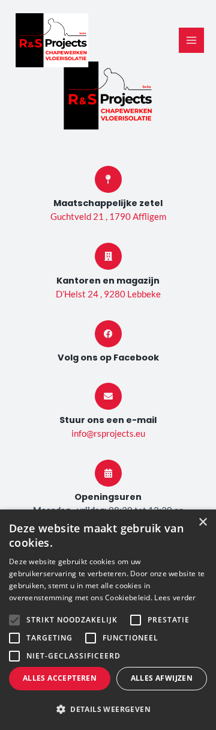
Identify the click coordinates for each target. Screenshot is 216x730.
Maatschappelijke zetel (108, 203)
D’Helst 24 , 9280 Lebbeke (108, 294)
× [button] (202, 522)
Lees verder (175, 597)
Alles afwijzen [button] (162, 678)
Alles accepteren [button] (60, 678)
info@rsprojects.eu (108, 433)
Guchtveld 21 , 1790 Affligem (108, 216)
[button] (108, 709)
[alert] (108, 619)
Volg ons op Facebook (108, 357)
